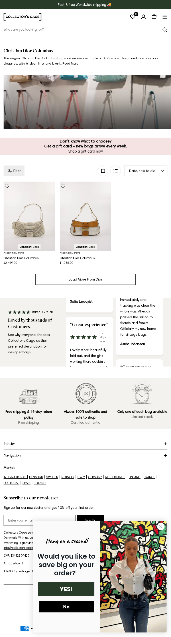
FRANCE (149, 477)
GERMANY (95, 477)
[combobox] (85, 29)
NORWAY (67, 477)
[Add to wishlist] (7, 186)
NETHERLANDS (115, 477)
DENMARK (36, 477)
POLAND (40, 483)
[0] (132, 16)
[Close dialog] (161, 526)
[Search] (164, 29)
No (66, 607)
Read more (70, 63)
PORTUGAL (11, 483)
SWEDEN (52, 477)
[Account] (143, 16)
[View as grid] (103, 171)
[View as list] (115, 171)
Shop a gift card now (85, 151)
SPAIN (26, 483)
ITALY (81, 477)
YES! (66, 589)
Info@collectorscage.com (22, 548)
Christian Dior (14, 253)
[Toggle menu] (164, 16)
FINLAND (134, 477)
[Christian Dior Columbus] (29, 216)
